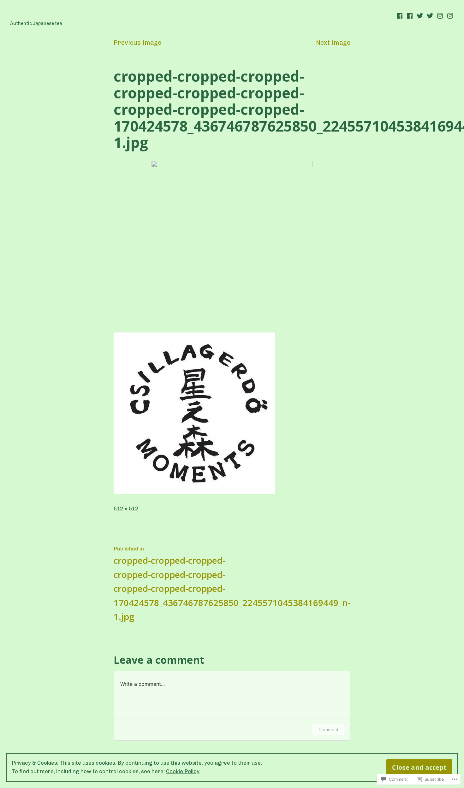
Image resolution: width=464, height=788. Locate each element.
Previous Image (137, 42)
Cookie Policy (182, 771)
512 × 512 (126, 508)
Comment (328, 729)
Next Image (333, 42)
